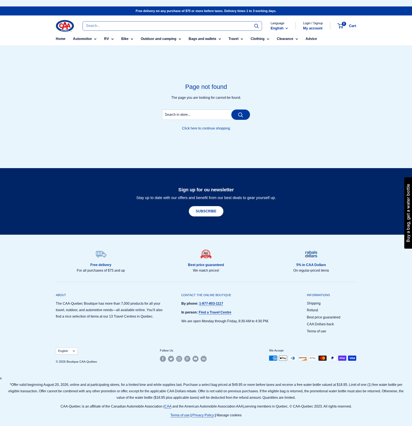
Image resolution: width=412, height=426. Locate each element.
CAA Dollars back (320, 324)
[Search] (256, 25)
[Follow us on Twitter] (171, 359)
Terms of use (316, 331)
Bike (125, 39)
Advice (311, 39)
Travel (233, 39)
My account (313, 28)
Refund (312, 310)
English (63, 351)
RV (106, 39)
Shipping (314, 303)
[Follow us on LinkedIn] (204, 359)
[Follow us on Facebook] (163, 359)
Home (60, 39)
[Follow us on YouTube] (195, 359)
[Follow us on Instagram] (179, 359)
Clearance (285, 39)
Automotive (82, 39)
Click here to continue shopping (206, 128)
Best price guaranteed (323, 317)
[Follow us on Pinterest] (187, 359)
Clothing (258, 39)
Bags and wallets (202, 39)
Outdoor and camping (158, 39)
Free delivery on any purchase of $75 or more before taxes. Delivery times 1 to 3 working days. (206, 11)
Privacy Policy (203, 415)
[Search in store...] (240, 115)
